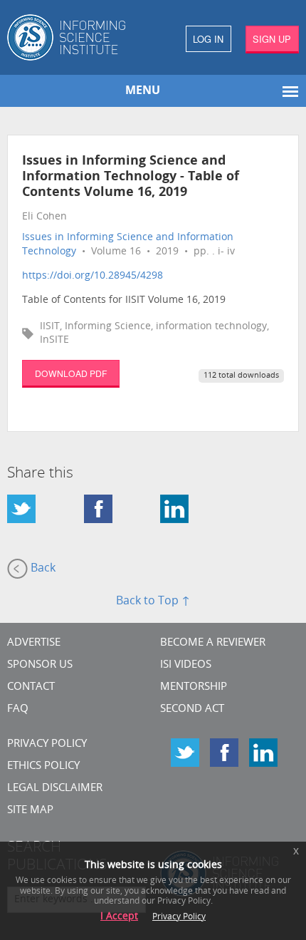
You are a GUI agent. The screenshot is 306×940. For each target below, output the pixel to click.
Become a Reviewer (212, 643)
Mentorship (193, 687)
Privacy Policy (47, 744)
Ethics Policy (43, 766)
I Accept (119, 916)
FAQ (17, 709)
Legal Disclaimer (54, 788)
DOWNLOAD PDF (71, 373)
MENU (142, 91)
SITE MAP (30, 810)
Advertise (33, 643)
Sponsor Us (40, 665)
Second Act (192, 709)
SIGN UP (272, 39)
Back (42, 568)
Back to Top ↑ (153, 601)
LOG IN (208, 39)
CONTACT (31, 687)
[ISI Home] (76, 37)
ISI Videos (185, 665)
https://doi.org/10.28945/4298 (92, 276)
